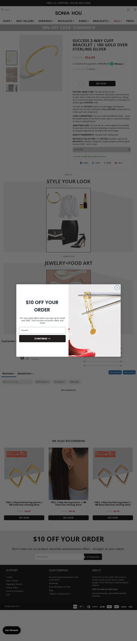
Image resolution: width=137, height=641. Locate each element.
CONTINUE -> (42, 338)
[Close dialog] (117, 287)
